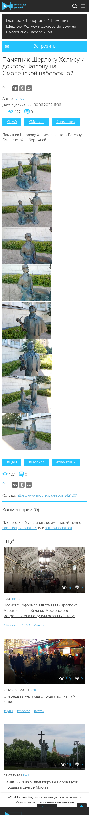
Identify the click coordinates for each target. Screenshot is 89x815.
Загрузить (44, 46)
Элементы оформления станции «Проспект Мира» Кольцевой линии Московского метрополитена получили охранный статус (40, 610)
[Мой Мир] (29, 88)
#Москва (36, 121)
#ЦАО (12, 121)
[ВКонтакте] (15, 88)
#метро (39, 625)
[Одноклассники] (22, 88)
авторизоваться (58, 528)
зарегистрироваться (19, 528)
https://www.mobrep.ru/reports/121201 (47, 495)
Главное (13, 20)
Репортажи (36, 20)
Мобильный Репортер (14, 6)
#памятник (65, 121)
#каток (39, 711)
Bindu (19, 98)
